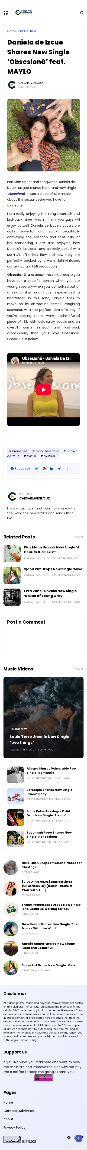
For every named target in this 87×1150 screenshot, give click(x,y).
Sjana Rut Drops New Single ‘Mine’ (53, 569)
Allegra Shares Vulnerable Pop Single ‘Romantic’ (51, 771)
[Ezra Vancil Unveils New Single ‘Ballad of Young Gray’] (12, 597)
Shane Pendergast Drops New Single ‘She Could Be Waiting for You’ (51, 907)
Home (12, 31)
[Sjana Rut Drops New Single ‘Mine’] (12, 575)
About (8, 1119)
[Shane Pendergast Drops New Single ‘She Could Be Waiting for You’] (10, 909)
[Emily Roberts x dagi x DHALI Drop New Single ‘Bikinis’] (15, 817)
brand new (28, 31)
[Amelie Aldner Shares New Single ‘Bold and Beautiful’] (10, 948)
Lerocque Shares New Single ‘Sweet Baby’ (49, 792)
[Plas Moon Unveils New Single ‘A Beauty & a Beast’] (12, 553)
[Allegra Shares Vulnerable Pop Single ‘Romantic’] (15, 775)
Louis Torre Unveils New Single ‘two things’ (39, 739)
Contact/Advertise (18, 1110)
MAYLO (31, 456)
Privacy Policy (14, 1127)
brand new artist (47, 451)
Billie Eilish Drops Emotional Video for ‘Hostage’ (52, 865)
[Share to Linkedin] (51, 468)
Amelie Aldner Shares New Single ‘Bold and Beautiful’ (48, 946)
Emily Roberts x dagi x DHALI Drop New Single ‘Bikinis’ (49, 813)
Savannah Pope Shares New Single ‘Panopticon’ (49, 835)
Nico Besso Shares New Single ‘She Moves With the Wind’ (50, 926)
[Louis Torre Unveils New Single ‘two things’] (43, 717)
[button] (67, 469)
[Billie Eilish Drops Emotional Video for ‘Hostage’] (10, 867)
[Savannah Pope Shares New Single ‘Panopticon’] (15, 839)
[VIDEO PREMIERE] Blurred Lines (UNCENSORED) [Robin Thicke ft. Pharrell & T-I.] (47, 886)
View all (79, 536)
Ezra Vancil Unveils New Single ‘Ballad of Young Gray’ (50, 593)
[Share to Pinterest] (44, 468)
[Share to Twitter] (36, 468)
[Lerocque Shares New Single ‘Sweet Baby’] (15, 796)
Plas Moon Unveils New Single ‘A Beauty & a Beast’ (51, 549)
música (49, 456)
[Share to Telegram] (59, 468)
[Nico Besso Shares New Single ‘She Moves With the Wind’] (10, 928)
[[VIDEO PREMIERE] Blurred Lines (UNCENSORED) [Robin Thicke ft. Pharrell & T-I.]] (10, 888)
